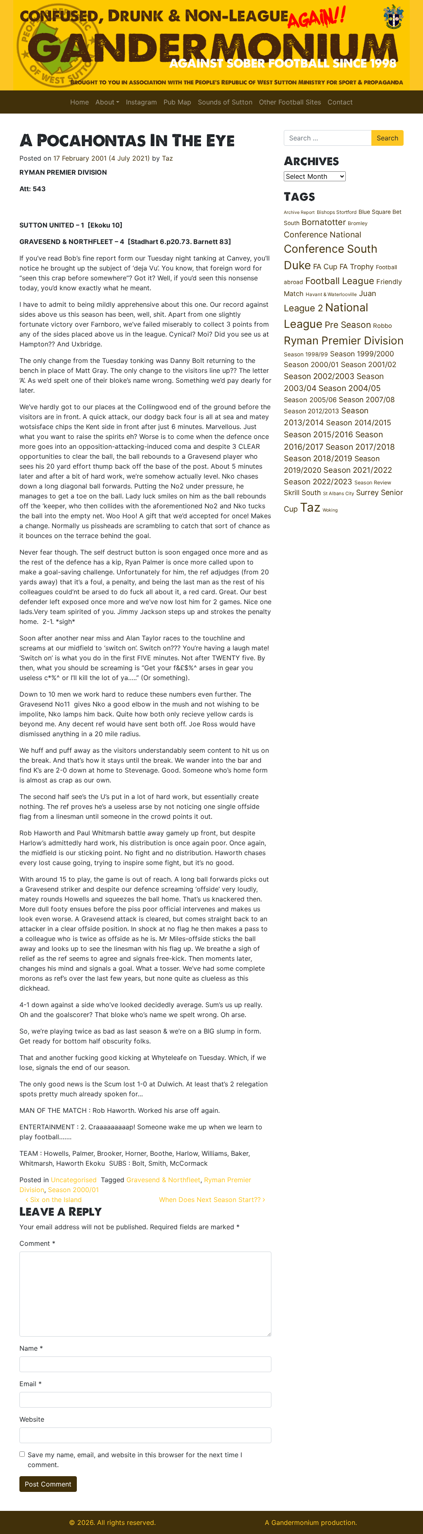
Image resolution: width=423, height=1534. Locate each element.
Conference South (331, 248)
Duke (297, 265)
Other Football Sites (290, 102)
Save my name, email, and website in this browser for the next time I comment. (135, 1460)
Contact (340, 102)
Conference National (322, 234)
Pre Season (348, 325)
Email (30, 1384)
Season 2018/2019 (318, 458)
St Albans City (338, 493)
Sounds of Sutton (225, 102)
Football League (339, 280)
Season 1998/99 (306, 354)
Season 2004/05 (349, 388)
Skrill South (302, 492)
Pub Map (177, 102)
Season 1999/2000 (362, 353)
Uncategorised (74, 1180)
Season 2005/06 (310, 400)
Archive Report (299, 212)
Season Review (372, 482)
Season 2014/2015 (358, 422)
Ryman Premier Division (344, 340)
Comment (37, 1243)
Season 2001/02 (369, 364)
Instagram (141, 102)
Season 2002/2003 (319, 376)
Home (79, 102)
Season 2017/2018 (360, 447)
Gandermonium (295, 1522)
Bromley (358, 223)
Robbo (382, 326)
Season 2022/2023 (318, 481)
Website (31, 1419)
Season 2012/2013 (311, 411)
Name (31, 1348)
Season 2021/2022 (357, 470)
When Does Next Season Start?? (211, 1199)
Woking (330, 510)
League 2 (303, 308)
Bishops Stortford (336, 212)
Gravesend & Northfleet (163, 1180)
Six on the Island (55, 1199)
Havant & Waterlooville (331, 294)
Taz (167, 158)
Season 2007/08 (367, 399)
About (104, 102)
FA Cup (325, 266)
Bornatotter (324, 222)
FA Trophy (357, 266)
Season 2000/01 (73, 1189)
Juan (367, 293)
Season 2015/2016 (318, 434)
